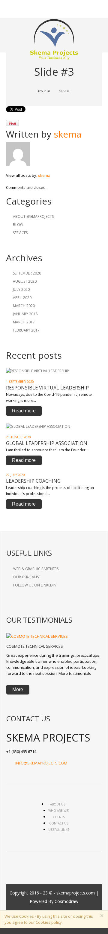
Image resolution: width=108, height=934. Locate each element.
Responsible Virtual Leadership (47, 387)
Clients (59, 817)
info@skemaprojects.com (41, 763)
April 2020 (22, 297)
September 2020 (27, 273)
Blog (18, 224)
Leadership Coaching (33, 481)
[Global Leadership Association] (38, 426)
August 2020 (25, 281)
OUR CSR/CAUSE (26, 577)
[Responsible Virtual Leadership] (37, 370)
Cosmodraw (66, 901)
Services (20, 232)
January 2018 (25, 313)
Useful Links (58, 830)
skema (67, 134)
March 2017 (24, 322)
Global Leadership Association (46, 443)
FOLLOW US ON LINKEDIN (34, 585)
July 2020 (21, 289)
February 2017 (26, 330)
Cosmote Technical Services (34, 646)
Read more (24, 410)
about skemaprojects (33, 216)
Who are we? (58, 811)
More (17, 689)
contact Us (58, 823)
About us (44, 91)
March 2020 (24, 305)
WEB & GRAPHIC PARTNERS (35, 568)
